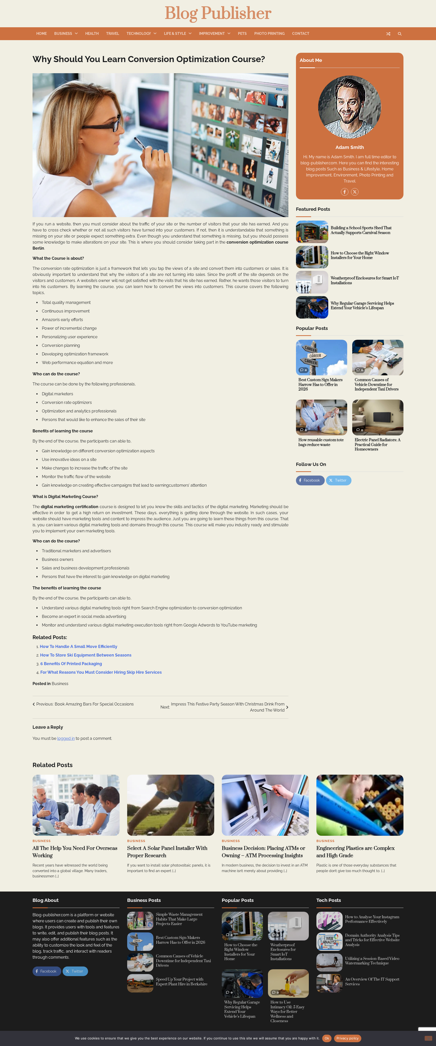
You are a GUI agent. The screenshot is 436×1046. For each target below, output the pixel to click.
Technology (139, 34)
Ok (327, 1038)
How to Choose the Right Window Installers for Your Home (360, 255)
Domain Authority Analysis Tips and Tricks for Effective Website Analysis (372, 940)
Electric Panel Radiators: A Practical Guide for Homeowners (377, 445)
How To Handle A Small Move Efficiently (78, 646)
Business (63, 34)
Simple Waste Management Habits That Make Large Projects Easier (179, 919)
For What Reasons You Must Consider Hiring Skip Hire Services (101, 672)
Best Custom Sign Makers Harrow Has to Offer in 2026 (320, 385)
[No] (428, 1038)
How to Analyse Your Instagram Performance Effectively (372, 919)
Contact (300, 34)
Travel (112, 34)
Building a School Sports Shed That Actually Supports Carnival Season (361, 230)
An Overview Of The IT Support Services (372, 982)
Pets (242, 34)
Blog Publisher (218, 14)
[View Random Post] (388, 33)
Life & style (175, 34)
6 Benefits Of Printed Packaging (71, 663)
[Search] (399, 34)
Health (92, 34)
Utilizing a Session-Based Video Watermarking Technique (372, 961)
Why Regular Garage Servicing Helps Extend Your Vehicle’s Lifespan (362, 306)
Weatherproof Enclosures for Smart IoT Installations (365, 280)
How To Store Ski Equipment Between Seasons (85, 655)
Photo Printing (269, 34)
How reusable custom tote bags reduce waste (321, 442)
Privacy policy (348, 1038)
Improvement (212, 34)
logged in (66, 738)
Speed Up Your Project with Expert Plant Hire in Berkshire (181, 982)
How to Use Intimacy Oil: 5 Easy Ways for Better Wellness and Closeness (287, 1012)
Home (41, 34)
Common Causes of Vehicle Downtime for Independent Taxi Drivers (377, 385)
